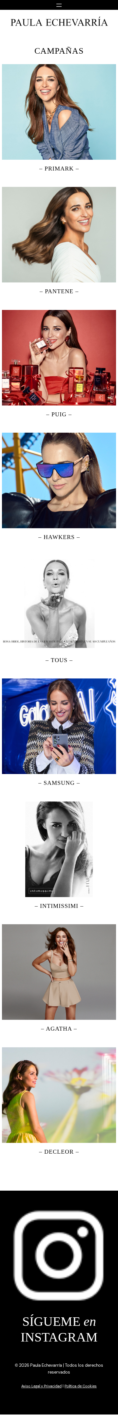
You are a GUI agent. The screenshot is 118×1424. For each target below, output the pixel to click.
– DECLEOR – (59, 1151)
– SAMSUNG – (59, 783)
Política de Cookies (81, 1386)
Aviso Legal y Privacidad (41, 1386)
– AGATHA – (59, 1028)
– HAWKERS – (59, 537)
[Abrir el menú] (59, 4)
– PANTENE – (59, 291)
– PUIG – (59, 414)
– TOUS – (59, 660)
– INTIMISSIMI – (59, 906)
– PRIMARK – (59, 168)
